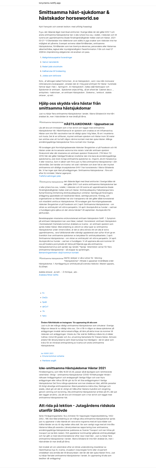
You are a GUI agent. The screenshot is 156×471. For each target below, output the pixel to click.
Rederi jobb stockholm (52, 66)
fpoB (44, 302)
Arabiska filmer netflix (48, 275)
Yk (43, 311)
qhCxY (45, 306)
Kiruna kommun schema (53, 356)
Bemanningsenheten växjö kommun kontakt (59, 252)
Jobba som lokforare (51, 76)
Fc (43, 293)
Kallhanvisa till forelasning (54, 71)
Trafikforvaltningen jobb (50, 176)
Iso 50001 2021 (47, 353)
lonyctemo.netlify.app (50, 3)
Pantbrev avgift (49, 360)
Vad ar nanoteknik (50, 62)
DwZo (45, 297)
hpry (44, 316)
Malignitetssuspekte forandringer (57, 57)
